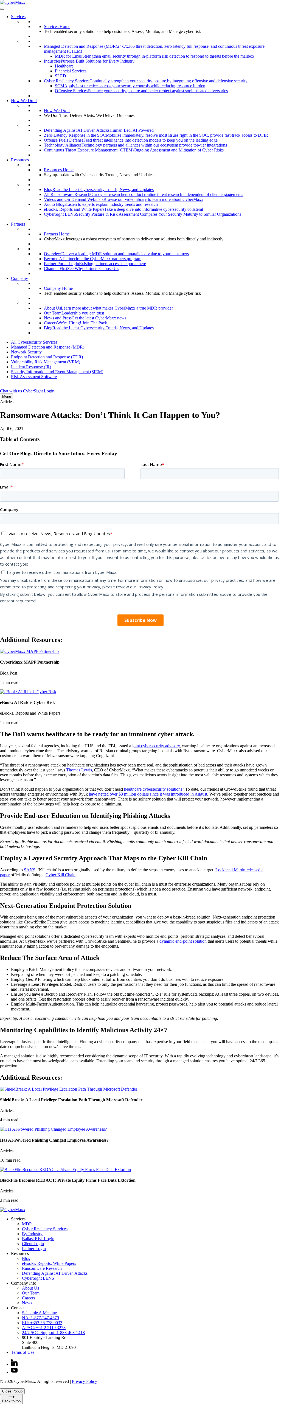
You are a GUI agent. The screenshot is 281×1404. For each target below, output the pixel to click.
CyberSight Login (38, 391)
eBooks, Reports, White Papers (49, 1263)
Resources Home (59, 169)
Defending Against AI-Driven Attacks (55, 1273)
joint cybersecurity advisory (156, 745)
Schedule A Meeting (39, 1312)
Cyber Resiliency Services (45, 1228)
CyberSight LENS (38, 1278)
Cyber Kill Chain (60, 874)
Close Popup (12, 1391)
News (27, 1303)
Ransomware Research (42, 1268)
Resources (20, 160)
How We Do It (24, 100)
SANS (29, 869)
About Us (30, 1288)
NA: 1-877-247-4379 (40, 1317)
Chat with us (11, 391)
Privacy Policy (84, 1381)
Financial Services (70, 71)
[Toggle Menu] (2, 9)
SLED (60, 76)
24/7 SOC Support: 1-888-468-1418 (53, 1332)
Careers (28, 1298)
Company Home (58, 288)
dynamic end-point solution (183, 941)
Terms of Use (22, 1352)
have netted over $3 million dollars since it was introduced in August (148, 794)
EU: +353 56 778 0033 (42, 1322)
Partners (18, 224)
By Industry (32, 1233)
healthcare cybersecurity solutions (153, 789)
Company (19, 278)
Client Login (33, 1243)
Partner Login (34, 1248)
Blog (26, 1258)
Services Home (57, 26)
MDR (27, 1224)
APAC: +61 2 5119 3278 (44, 1327)
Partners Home (57, 234)
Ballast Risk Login (38, 1238)
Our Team (31, 1293)
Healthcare (64, 66)
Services (18, 16)
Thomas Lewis (79, 770)
